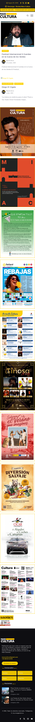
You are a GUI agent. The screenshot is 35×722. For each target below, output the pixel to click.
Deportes (21, 678)
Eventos (5, 673)
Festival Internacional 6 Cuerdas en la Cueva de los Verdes (16, 55)
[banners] (17, 487)
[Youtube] (28, 3)
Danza (5, 678)
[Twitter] (23, 3)
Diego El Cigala (9, 87)
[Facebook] (20, 3)
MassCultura (10, 60)
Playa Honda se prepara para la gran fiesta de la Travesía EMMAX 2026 (21, 689)
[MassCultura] (8, 15)
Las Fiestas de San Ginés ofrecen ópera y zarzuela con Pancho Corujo (22, 699)
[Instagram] (26, 3)
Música (20, 673)
